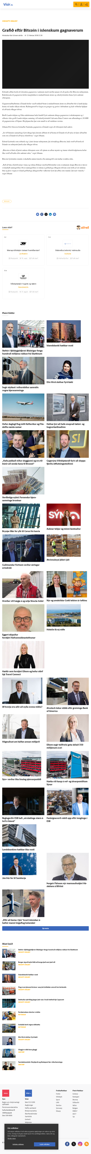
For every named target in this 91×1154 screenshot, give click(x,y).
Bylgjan (75, 1108)
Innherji (75, 1094)
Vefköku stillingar (18, 1144)
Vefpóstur (28, 1122)
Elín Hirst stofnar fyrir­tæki (60, 382)
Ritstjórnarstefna (31, 1111)
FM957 (75, 1111)
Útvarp (58, 1111)
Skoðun (58, 1105)
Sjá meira (45, 928)
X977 (74, 1114)
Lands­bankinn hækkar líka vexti (18, 850)
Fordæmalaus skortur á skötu (29, 1012)
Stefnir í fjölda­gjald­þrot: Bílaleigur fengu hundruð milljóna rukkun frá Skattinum (48, 950)
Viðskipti (59, 1097)
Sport (58, 1100)
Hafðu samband (30, 1108)
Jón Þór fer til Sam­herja (14, 878)
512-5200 (31, 1102)
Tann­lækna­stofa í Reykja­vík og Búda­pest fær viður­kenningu (40, 1062)
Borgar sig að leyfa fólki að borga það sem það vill (36, 962)
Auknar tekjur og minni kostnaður (64, 529)
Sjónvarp (59, 1108)
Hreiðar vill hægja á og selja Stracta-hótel (23, 601)
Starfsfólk (28, 1117)
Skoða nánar (12, 1138)
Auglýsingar (29, 1105)
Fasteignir (76, 1097)
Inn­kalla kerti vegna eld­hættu (29, 1025)
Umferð (27, 1119)
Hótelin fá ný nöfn (56, 630)
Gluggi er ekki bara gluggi (27, 1050)
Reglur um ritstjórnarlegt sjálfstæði (10, 1103)
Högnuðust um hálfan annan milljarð (21, 742)
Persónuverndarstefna (10, 1107)
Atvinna (75, 1100)
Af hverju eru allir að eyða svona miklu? (22, 707)
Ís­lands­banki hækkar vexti (60, 346)
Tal (74, 1117)
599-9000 (9, 1116)
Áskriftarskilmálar (31, 1114)
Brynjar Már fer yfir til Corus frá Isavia (21, 531)
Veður (75, 1105)
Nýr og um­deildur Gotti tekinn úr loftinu (67, 601)
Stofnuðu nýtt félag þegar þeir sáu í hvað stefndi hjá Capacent (41, 1000)
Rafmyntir (7, 201)
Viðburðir (76, 1102)
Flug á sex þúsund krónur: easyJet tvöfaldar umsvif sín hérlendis (42, 987)
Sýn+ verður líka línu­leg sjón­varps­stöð (21, 779)
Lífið (57, 1102)
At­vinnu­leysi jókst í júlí (58, 560)
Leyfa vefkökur (45, 1144)
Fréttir (58, 1094)
